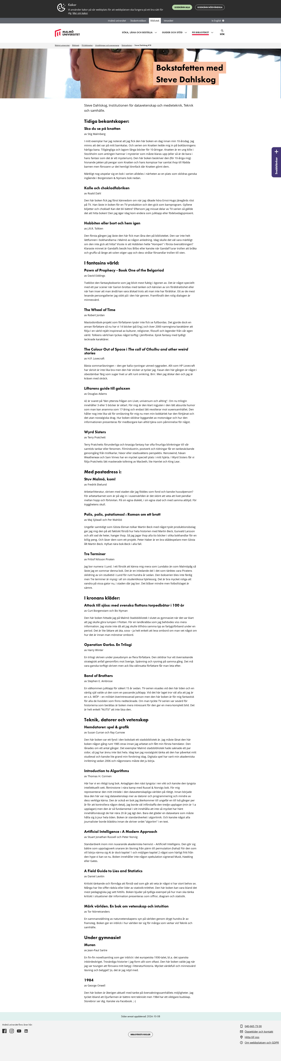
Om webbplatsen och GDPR (262, 1042)
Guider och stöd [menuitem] (172, 32)
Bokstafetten (127, 45)
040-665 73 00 (253, 1026)
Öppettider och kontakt (259, 1031)
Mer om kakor (80, 13)
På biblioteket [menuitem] (200, 32)
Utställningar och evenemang (107, 45)
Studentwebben (138, 20)
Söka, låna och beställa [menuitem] (137, 32)
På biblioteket (87, 45)
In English (216, 20)
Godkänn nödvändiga (209, 7)
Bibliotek (154, 20)
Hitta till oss (252, 1037)
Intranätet (168, 20)
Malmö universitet (117, 20)
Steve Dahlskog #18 (142, 45)
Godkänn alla (182, 7)
